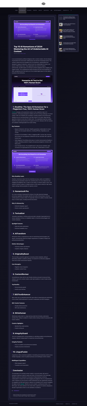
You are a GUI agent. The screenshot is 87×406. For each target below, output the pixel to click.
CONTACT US (66, 10)
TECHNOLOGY (22, 10)
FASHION (35, 10)
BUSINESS (29, 10)
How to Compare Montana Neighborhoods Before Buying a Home (69, 37)
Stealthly (14, 112)
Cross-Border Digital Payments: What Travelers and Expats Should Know (69, 49)
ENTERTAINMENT (57, 10)
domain (22, 384)
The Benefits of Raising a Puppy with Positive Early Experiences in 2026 (69, 18)
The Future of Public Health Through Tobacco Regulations (24, 395)
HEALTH (40, 10)
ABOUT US (68, 403)
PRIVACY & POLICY (59, 403)
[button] (71, 10)
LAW (51, 10)
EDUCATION (46, 10)
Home (16, 10)
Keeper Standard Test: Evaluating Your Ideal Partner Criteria (24, 394)
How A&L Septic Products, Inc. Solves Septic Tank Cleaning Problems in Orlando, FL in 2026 (69, 30)
